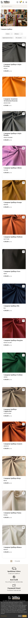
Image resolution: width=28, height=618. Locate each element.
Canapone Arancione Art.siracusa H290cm (11, 100)
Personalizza (4, 616)
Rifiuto (19, 616)
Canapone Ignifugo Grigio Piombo (12, 134)
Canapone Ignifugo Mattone (13, 237)
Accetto (24, 616)
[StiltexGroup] (14, 597)
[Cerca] (2, 6)
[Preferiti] (17, 2)
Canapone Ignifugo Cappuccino (10, 410)
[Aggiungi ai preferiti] (23, 44)
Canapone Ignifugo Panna (12, 513)
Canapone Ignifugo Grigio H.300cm (12, 65)
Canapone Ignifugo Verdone (13, 375)
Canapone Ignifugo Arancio (13, 444)
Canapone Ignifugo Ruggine (13, 340)
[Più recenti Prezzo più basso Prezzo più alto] (20, 37)
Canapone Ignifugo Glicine (13, 168)
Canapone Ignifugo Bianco (13, 547)
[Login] (23, 2)
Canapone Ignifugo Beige (12, 478)
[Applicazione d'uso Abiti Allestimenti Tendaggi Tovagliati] (8, 37)
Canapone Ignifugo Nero (12, 271)
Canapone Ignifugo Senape (13, 202)
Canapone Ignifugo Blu (11, 306)
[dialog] (14, 609)
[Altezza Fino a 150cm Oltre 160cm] (18, 34)
